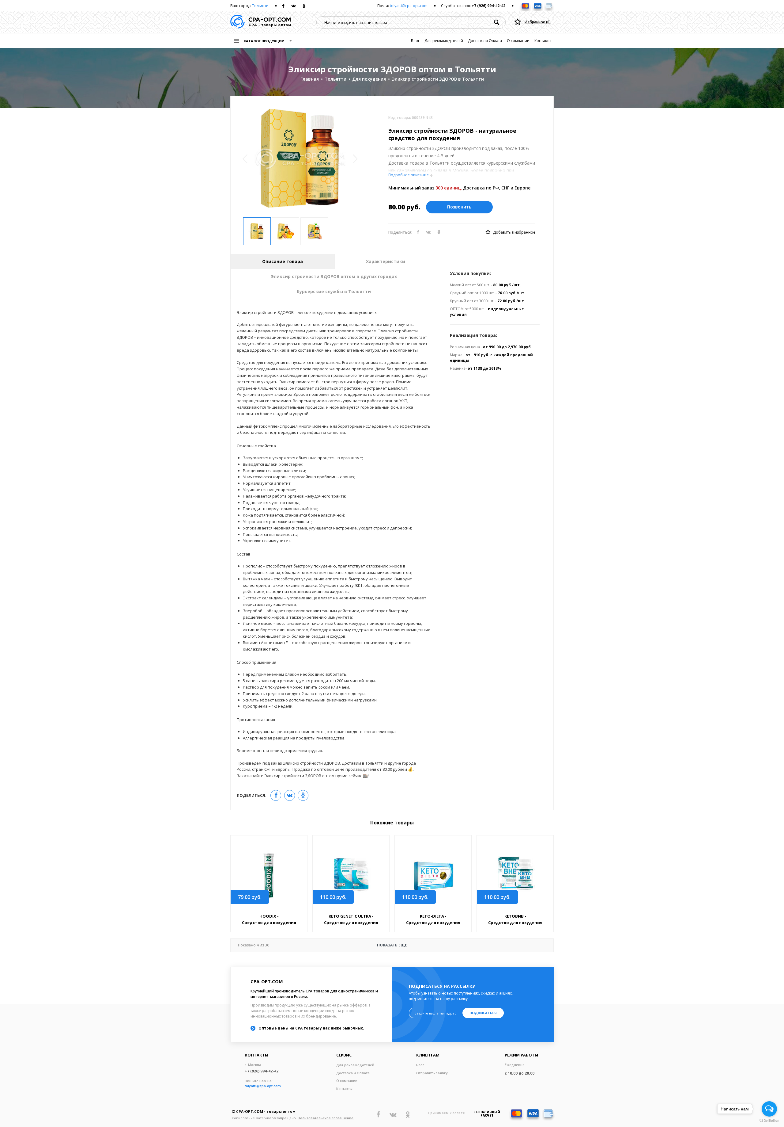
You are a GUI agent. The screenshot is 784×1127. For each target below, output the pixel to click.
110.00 (333, 897)
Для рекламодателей (443, 40)
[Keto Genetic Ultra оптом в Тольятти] (351, 875)
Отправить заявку (432, 1073)
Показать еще (322, 945)
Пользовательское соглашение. (326, 1118)
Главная (309, 79)
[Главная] (260, 22)
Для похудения (369, 79)
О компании (518, 40)
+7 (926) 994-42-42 (488, 5)
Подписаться (483, 1012)
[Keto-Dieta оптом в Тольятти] (433, 875)
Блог (415, 40)
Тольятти (260, 5)
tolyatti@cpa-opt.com (409, 5)
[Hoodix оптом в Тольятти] (269, 875)
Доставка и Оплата (485, 40)
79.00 (250, 897)
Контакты (542, 40)
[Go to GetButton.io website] (769, 1121)
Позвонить (459, 207)
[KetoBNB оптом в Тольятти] (515, 875)
